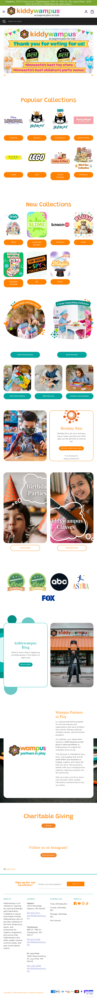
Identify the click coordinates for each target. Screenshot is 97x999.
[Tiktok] (87, 903)
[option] (48, 51)
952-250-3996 (34, 966)
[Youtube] (79, 903)
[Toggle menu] (3, 11)
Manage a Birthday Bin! (71, 459)
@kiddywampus (48, 855)
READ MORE (25, 665)
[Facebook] (75, 903)
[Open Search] (4, 21)
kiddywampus (22, 993)
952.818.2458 (33, 939)
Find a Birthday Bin (58, 904)
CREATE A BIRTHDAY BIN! (71, 448)
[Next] (92, 75)
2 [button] (50, 75)
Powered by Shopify (36, 993)
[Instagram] (83, 903)
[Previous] (5, 75)
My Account (55, 920)
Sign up (75, 884)
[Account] (86, 10)
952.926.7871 (33, 913)
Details (48, 826)
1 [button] (46, 75)
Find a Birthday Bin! (71, 456)
